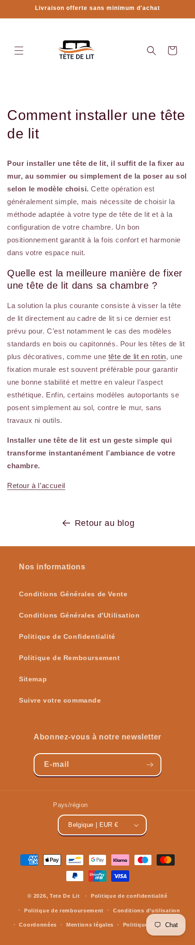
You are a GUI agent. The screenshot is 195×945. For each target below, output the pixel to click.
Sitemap (33, 679)
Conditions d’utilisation (146, 910)
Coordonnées (38, 925)
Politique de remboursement (64, 910)
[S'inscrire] (150, 764)
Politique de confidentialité (129, 896)
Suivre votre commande (60, 700)
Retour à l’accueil (36, 485)
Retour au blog (104, 523)
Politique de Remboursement (69, 658)
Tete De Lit (65, 896)
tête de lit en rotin (137, 356)
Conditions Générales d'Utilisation (79, 615)
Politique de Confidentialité (67, 636)
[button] (19, 50)
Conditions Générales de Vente (73, 594)
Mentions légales (90, 925)
